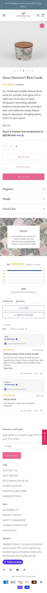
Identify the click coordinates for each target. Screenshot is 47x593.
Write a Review (29, 316)
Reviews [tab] (8, 301)
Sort (5, 329)
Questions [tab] (20, 301)
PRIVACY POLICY (12, 515)
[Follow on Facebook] (4, 569)
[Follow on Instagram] (10, 569)
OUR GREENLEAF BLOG (15, 480)
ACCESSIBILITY (11, 509)
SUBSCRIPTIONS (12, 496)
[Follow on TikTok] (24, 569)
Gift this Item (23, 166)
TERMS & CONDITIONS (15, 525)
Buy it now (23, 176)
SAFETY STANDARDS (14, 520)
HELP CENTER (10, 475)
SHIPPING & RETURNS (15, 491)
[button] (13, 84)
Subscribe (11, 455)
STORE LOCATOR (12, 485)
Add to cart (23, 156)
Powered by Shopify (30, 576)
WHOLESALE (9, 530)
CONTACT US (10, 470)
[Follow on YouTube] (17, 569)
